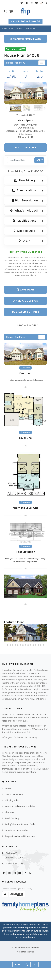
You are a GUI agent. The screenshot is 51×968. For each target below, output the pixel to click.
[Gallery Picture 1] (25, 586)
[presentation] (6, 633)
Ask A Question (26, 300)
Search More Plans (27, 38)
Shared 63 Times (27, 312)
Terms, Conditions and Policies (20, 806)
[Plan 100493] (25, 632)
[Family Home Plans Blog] (46, 3)
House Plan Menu (15, 62)
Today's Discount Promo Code (20, 824)
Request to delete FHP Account (20, 836)
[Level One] (25, 411)
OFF (33, 115)
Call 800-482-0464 (25, 21)
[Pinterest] (21, 3)
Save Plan (26, 289)
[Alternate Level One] (25, 475)
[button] (7, 645)
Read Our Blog (12, 818)
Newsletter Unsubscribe (16, 830)
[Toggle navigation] (41, 62)
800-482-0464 (28, 325)
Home (4, 28)
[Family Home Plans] (25, 11)
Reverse (26, 368)
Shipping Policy (12, 800)
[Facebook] (26, 3)
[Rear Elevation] (25, 532)
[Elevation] (25, 93)
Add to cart (27, 147)
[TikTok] (41, 3)
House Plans (16, 28)
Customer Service (14, 794)
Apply (40, 160)
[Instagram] (31, 3)
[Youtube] (36, 3)
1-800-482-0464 (14, 863)
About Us (9, 812)
